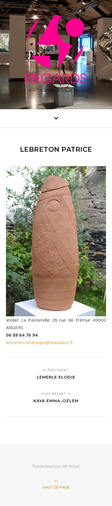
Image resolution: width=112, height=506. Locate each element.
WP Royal (70, 466)
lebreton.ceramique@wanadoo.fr (39, 342)
